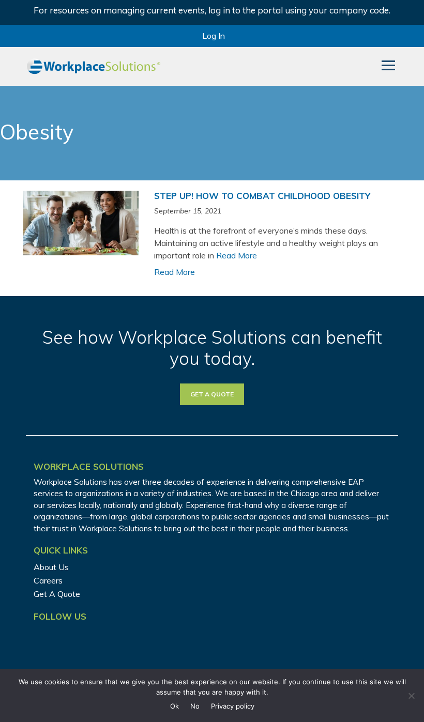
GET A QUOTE (212, 394)
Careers (48, 580)
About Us (51, 567)
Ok (174, 706)
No (195, 706)
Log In (213, 35)
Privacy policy (232, 706)
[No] (411, 695)
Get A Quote (57, 594)
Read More (236, 255)
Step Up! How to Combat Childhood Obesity (262, 195)
